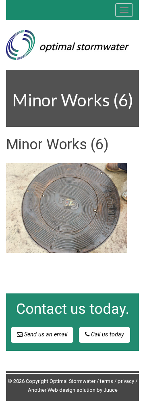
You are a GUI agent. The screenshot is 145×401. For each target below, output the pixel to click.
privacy (126, 381)
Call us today (106, 334)
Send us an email (45, 334)
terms (106, 381)
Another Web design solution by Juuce (73, 390)
